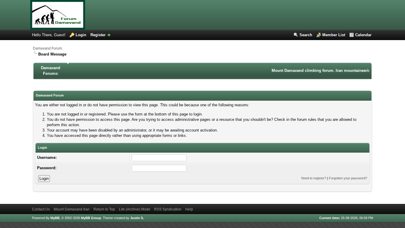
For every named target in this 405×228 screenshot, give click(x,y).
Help (189, 209)
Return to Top (104, 209)
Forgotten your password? (348, 178)
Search (305, 35)
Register (98, 35)
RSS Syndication (167, 209)
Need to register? (313, 178)
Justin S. (137, 218)
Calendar (363, 35)
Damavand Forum (47, 48)
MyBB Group (91, 218)
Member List (333, 35)
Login (81, 35)
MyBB (55, 218)
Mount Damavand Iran (72, 209)
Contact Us (41, 209)
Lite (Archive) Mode (134, 209)
